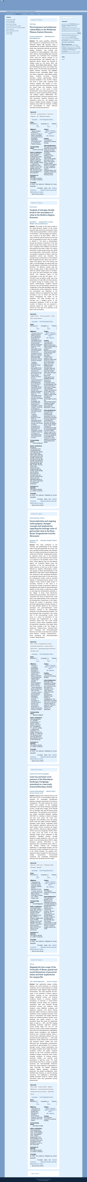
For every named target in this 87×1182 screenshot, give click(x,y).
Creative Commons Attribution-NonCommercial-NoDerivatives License (43, 190)
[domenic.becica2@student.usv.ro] (43, 36)
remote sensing (68, 42)
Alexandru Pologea (46, 540)
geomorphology (65, 33)
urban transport (68, 53)
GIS (37, 116)
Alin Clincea (46, 1180)
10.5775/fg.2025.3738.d (46, 654)
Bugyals (39, 867)
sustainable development (69, 49)
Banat (68, 24)
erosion (73, 30)
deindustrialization (66, 28)
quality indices (35, 316)
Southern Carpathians (68, 48)
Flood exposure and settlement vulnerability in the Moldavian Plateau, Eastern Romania (43, 29)
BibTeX (52, 136)
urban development (72, 51)
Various (8, 34)
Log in (63, 59)
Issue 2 (40, 20)
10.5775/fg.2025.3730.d (46, 1097)
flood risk (33, 114)
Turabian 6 (52, 132)
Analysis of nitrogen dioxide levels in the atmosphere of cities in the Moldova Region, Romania (42, 214)
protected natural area (37, 646)
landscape (67, 37)
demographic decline (75, 28)
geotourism (34, 648)
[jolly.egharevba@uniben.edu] (45, 981)
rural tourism (73, 47)
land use (33, 865)
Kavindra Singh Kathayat (37, 791)
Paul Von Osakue (52, 981)
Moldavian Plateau (45, 116)
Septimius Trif (34, 540)
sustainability (77, 48)
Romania (67, 44)
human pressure (66, 35)
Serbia (78, 47)
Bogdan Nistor (43, 222)
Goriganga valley (48, 865)
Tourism (8, 32)
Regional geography (11, 30)
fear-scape (34, 1087)
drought (64, 30)
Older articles (34, 1173)
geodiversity (77, 31)
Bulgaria (78, 24)
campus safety (42, 1087)
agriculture (64, 24)
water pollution (76, 53)
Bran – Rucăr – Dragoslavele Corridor (41, 643)
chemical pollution (45, 316)
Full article (34, 119)
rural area (67, 47)
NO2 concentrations (36, 318)
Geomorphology (10, 24)
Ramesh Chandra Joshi (36, 793)
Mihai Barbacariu (49, 36)
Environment (9, 22)
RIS (47, 136)
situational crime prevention (38, 1091)
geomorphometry (73, 33)
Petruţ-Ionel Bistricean (41, 223)
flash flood (67, 31)
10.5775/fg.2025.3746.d (46, 119)
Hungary (73, 35)
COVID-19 (74, 25)
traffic (53, 316)
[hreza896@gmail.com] (45, 791)
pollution (76, 38)
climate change (66, 25)
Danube (75, 27)
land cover (40, 865)
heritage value (35, 651)
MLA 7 (50, 133)
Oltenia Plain (71, 38)
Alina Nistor (33, 222)
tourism (65, 51)
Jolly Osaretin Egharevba (37, 981)
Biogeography (9, 19)
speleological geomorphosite (46, 648)
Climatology (9, 21)
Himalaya (33, 867)
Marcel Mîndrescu (35, 38)
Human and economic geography (14, 27)
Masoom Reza (51, 791)
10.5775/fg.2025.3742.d (46, 321)
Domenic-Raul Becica (36, 36)
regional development (74, 40)
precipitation (65, 40)
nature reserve (49, 646)
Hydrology (8, 29)
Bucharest (73, 24)
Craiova (64, 27)
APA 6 (47, 131)
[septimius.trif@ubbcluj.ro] (39, 540)
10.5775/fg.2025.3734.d (46, 870)
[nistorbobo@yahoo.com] (37, 221)
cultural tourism (69, 27)
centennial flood (41, 114)
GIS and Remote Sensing (12, 26)
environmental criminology (45, 1089)
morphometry (65, 38)
